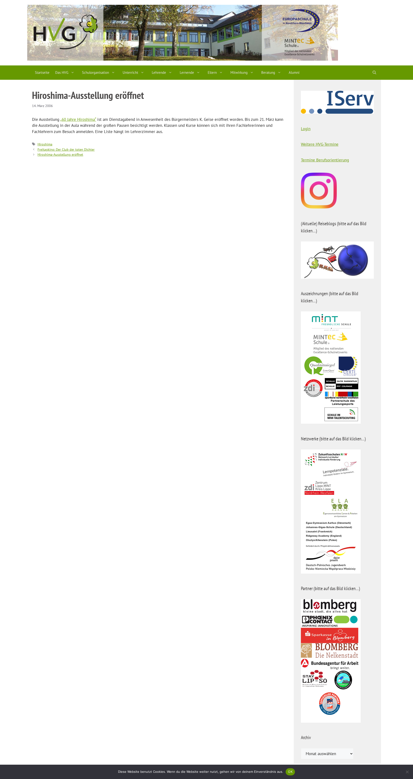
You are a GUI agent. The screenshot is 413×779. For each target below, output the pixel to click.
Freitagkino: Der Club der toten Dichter (66, 149)
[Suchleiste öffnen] (374, 72)
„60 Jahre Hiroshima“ (78, 119)
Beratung (268, 72)
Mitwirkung (239, 72)
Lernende (187, 72)
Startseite (42, 72)
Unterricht (130, 72)
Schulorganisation (95, 72)
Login (305, 128)
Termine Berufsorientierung (325, 160)
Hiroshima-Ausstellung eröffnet (60, 154)
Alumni (294, 72)
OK (290, 772)
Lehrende (159, 72)
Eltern (212, 72)
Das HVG (61, 72)
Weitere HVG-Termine (319, 144)
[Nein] (407, 771)
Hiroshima (45, 144)
